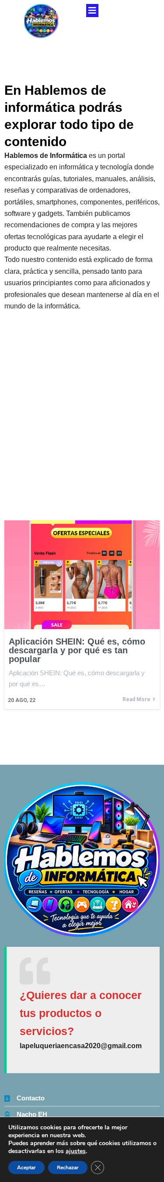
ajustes (76, 1151)
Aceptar (26, 1167)
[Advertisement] (82, 398)
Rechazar (68, 1167)
